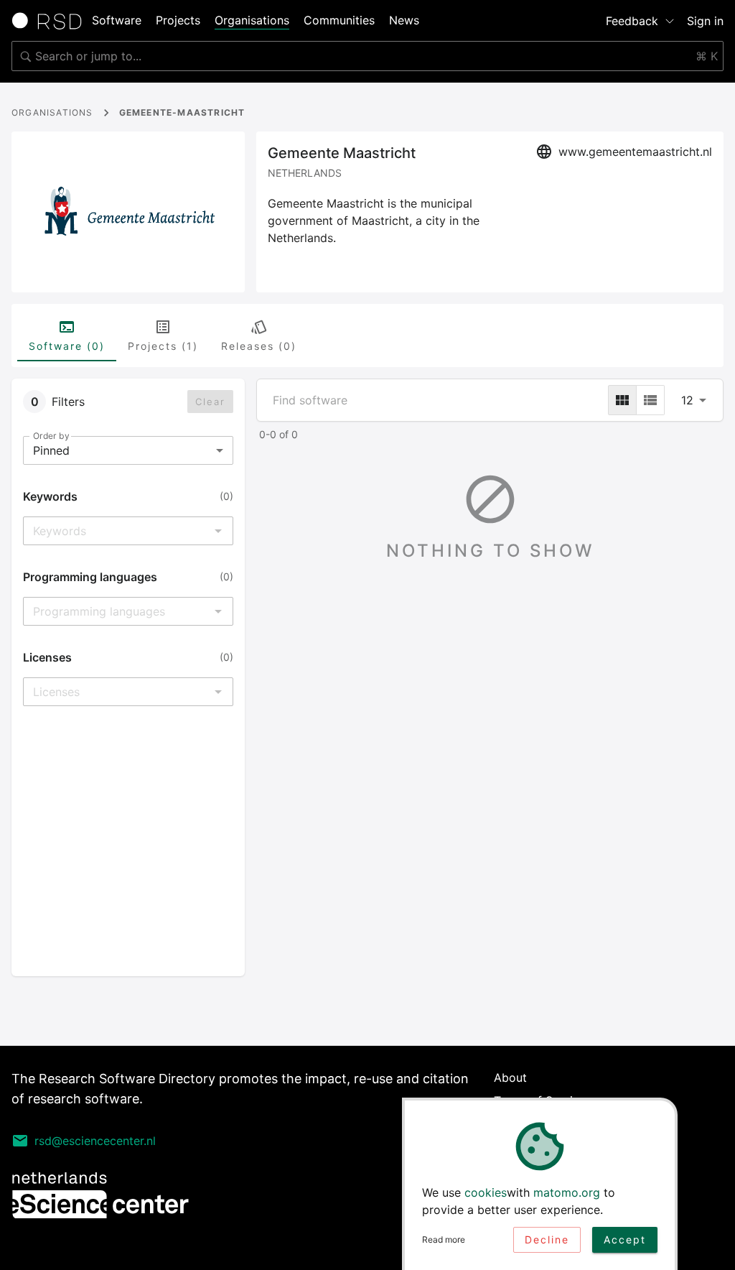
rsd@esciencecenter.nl (95, 1141)
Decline (547, 1239)
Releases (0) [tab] (258, 346)
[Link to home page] (51, 20)
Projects (178, 20)
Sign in (705, 21)
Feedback (632, 21)
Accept (625, 1239)
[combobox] (367, 56)
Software (116, 20)
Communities (339, 20)
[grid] (622, 400)
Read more (443, 1239)
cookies (485, 1192)
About (510, 1077)
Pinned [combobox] (51, 450)
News (404, 20)
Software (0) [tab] (67, 346)
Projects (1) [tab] (163, 346)
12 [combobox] (687, 400)
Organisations (252, 20)
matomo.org (566, 1192)
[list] (650, 400)
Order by (51, 435)
